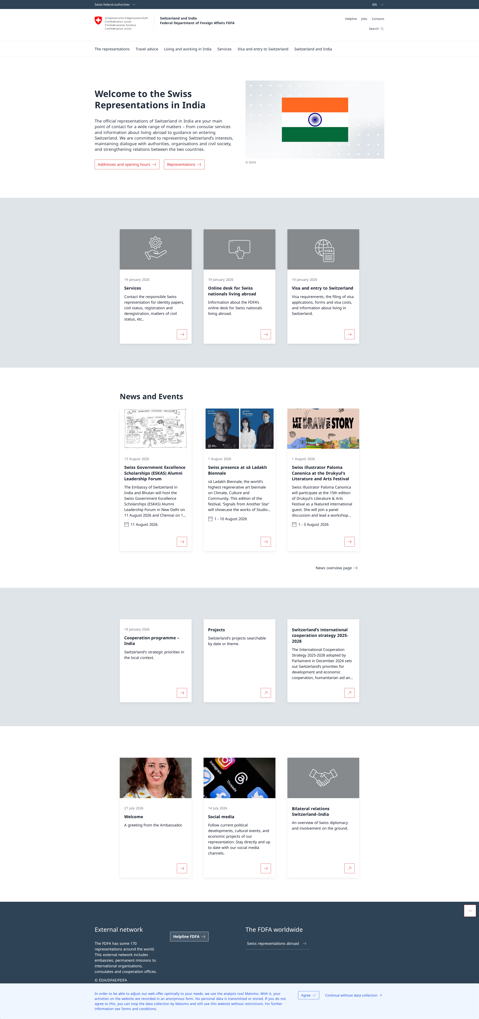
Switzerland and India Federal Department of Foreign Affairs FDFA (197, 20)
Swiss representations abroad (273, 943)
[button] (112, 48)
